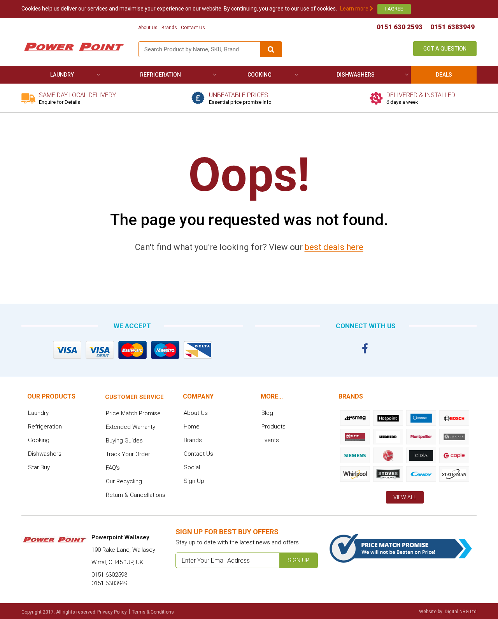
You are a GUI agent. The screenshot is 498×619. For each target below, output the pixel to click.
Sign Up (194, 480)
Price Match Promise (133, 413)
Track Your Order (128, 454)
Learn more (355, 8)
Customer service (134, 396)
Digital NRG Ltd (461, 611)
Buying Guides (124, 440)
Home (192, 426)
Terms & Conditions (153, 612)
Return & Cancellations (135, 494)
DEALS (444, 75)
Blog (267, 412)
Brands (169, 27)
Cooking (259, 75)
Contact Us (193, 27)
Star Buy (39, 467)
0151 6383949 (452, 27)
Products (273, 426)
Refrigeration (160, 75)
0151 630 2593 (400, 27)
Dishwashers (356, 75)
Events (270, 440)
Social (192, 467)
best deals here (334, 247)
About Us (148, 27)
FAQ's (113, 467)
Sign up (298, 560)
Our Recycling (124, 481)
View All (404, 497)
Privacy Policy (112, 612)
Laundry (62, 75)
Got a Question (444, 48)
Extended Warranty (130, 426)
